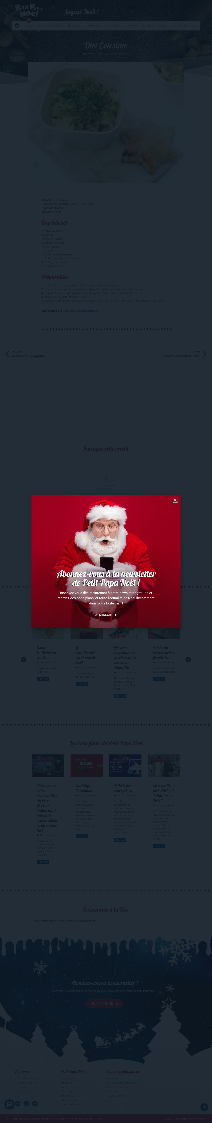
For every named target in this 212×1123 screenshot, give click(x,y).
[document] (106, 561)
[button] (175, 500)
